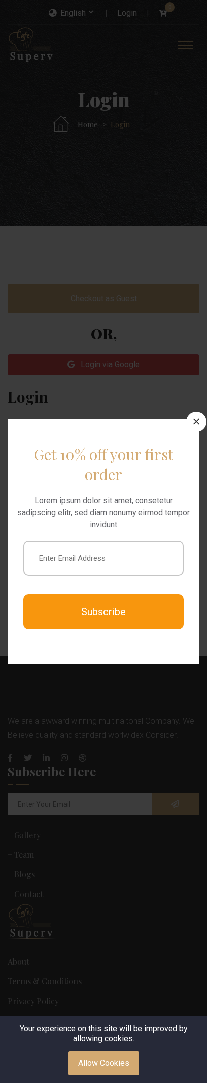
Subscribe (103, 612)
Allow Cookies (103, 1063)
